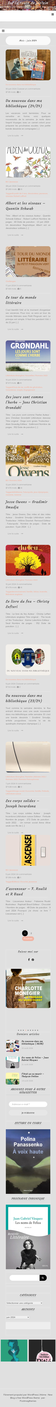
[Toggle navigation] (3, 31)
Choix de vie (18, 387)
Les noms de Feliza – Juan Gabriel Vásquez (35, 1058)
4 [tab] (25, 1030)
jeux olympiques (41, 492)
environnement (19, 591)
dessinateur (33, 193)
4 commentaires (24, 584)
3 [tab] (23, 1030)
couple (20, 390)
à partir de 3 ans (20, 193)
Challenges (11, 281)
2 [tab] (20, 1030)
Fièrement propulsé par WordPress (21, 1394)
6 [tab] (30, 1030)
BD (7, 182)
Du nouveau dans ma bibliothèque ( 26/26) (33, 1042)
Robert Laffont (20, 196)
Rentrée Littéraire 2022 (35, 776)
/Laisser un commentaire (28, 89)
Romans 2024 (16, 480)
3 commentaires (24, 285)
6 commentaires (23, 783)
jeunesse (43, 193)
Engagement (29, 390)
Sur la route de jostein (28, 3)
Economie (29, 791)
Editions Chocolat (20, 882)
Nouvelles (29, 375)
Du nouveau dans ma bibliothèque (21, 84)
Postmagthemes (28, 1401)
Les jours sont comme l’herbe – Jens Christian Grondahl (26, 402)
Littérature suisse (13, 794)
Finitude (45, 791)
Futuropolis (28, 492)
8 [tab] (35, 1030)
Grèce (36, 591)
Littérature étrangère (15, 375)
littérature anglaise (14, 594)
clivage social (18, 791)
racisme (17, 495)
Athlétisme (17, 492)
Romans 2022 (12, 779)
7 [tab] (32, 1030)
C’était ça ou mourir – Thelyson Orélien (33, 1075)
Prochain (28, 938)
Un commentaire (24, 874)
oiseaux (9, 196)
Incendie (43, 591)
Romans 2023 (41, 375)
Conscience (11, 390)
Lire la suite (13, 135)
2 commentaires (24, 379)
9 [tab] (37, 1030)
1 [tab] (18, 1030)
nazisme (9, 495)
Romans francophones (29, 779)
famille (30, 591)
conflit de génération (33, 387)
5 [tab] (28, 1030)
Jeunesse (14, 182)
